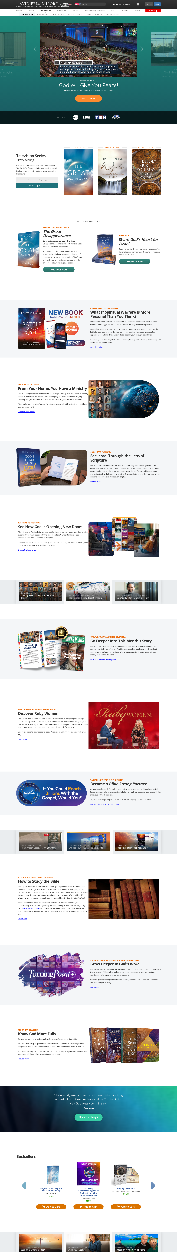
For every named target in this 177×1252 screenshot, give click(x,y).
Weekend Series (42, 14)
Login (157, 4)
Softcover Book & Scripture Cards (126, 1191)
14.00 (88, 1201)
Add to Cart (52, 1206)
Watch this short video (31, 908)
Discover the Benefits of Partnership (104, 804)
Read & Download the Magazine (103, 659)
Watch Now (88, 98)
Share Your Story (88, 1117)
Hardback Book (88, 1198)
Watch (127, 4)
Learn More (22, 739)
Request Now (59, 269)
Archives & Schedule (94, 14)
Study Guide (51, 1194)
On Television (27, 14)
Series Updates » (37, 185)
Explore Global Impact (26, 412)
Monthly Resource (75, 14)
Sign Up (149, 4)
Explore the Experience (27, 550)
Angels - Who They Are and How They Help (51, 1189)
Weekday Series (57, 14)
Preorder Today (96, 347)
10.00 (51, 1196)
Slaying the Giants (126, 1188)
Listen (118, 4)
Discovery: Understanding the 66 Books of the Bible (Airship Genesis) (88, 1192)
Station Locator (112, 14)
